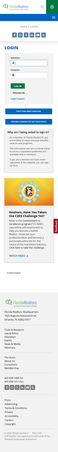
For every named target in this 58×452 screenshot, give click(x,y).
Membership (11, 368)
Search (42, 6)
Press (7, 400)
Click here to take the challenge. (27, 247)
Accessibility (11, 416)
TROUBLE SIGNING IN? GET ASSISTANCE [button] (28, 121)
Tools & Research (14, 329)
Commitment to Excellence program (24, 222)
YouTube (37, 35)
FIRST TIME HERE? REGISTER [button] (28, 111)
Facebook (14, 35)
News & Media (12, 344)
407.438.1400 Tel (13, 378)
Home (23, 26)
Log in (17, 86)
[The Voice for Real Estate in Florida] (21, 302)
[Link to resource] (29, 192)
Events (8, 340)
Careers (9, 420)
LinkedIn (32, 35)
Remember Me (19, 92)
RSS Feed (43, 35)
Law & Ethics (11, 333)
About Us (9, 361)
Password (15, 70)
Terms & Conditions (16, 408)
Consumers (10, 364)
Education (10, 337)
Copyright (10, 424)
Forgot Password (17, 98)
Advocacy (9, 347)
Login (52, 7)
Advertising (11, 404)
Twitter (26, 35)
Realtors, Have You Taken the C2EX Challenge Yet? (28, 214)
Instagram (20, 35)
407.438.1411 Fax (13, 381)
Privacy (9, 412)
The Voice (9, 357)
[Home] (16, 7)
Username (15, 57)
